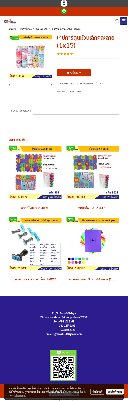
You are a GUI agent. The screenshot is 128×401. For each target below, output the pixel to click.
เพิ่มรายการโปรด (66, 84)
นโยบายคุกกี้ (20, 395)
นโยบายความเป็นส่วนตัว (74, 391)
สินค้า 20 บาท (75, 92)
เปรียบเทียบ (87, 84)
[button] (116, 21)
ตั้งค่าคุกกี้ (97, 391)
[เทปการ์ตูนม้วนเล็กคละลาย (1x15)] (30, 56)
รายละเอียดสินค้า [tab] (21, 111)
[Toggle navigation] (123, 21)
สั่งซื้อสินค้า (75, 72)
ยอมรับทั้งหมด (115, 391)
